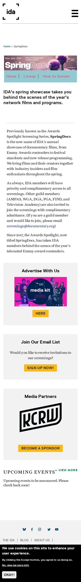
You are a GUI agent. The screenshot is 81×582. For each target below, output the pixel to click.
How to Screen (56, 76)
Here (40, 313)
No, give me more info (15, 565)
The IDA (9, 540)
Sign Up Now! (40, 368)
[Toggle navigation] (75, 12)
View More (68, 470)
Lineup (30, 76)
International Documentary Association (11, 12)
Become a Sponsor (40, 448)
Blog (24, 540)
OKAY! (9, 575)
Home (6, 46)
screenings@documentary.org (30, 226)
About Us (42, 540)
